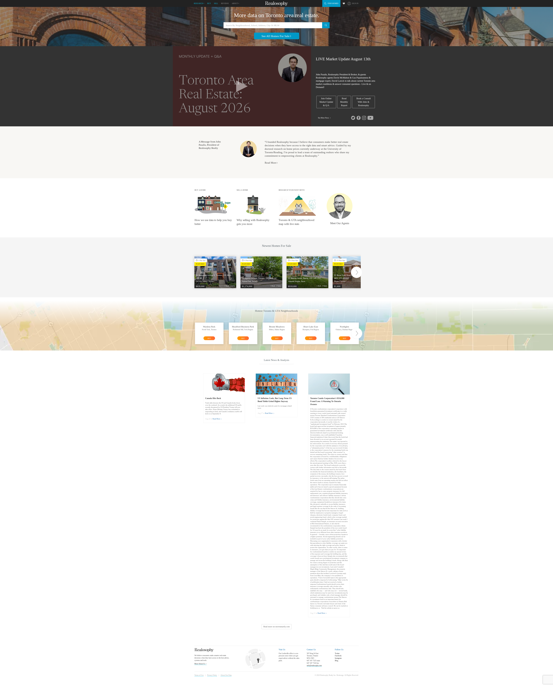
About (235, 3)
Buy (209, 3)
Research (198, 3)
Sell (216, 3)
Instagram (338, 658)
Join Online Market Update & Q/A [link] (326, 102)
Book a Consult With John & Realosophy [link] (363, 102)
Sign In (355, 3)
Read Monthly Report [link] (344, 102)
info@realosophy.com (314, 666)
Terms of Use (199, 675)
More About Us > (200, 664)
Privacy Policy (212, 675)
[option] (215, 272)
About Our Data (226, 675)
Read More (270, 162)
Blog (336, 661)
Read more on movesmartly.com (276, 627)
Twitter (337, 653)
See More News (323, 118)
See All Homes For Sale (275, 36)
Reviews (225, 3)
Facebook (338, 656)
